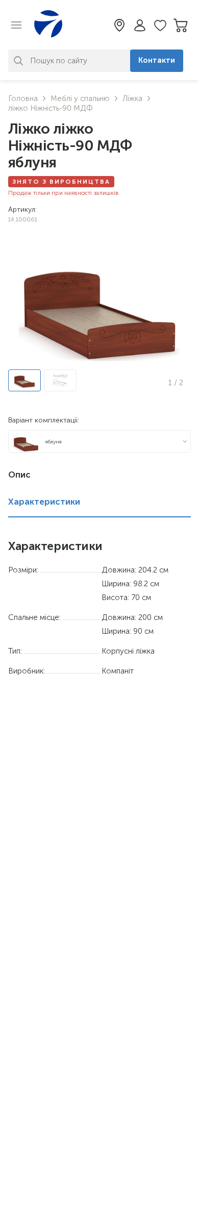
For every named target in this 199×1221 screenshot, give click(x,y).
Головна (23, 98)
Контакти (156, 60)
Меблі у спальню (80, 98)
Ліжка (132, 98)
